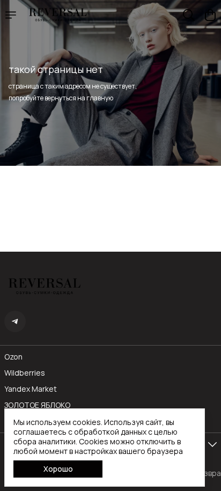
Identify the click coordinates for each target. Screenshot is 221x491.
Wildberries (24, 373)
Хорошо (58, 469)
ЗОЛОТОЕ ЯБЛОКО (37, 405)
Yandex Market (30, 389)
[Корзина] (210, 15)
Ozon (13, 357)
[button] (15, 321)
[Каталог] (10, 15)
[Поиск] (188, 15)
